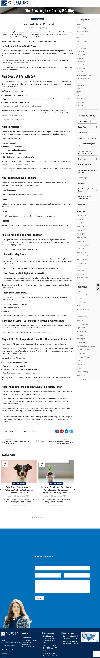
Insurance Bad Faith (84, 164)
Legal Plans (80, 58)
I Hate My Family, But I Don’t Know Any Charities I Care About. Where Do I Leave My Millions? (56, 490)
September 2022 (82, 263)
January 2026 (81, 241)
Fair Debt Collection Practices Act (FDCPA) (86, 152)
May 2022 (80, 270)
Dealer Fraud (80, 61)
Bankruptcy (80, 82)
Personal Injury (81, 48)
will (33, 431)
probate (23, 431)
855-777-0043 (9, 649)
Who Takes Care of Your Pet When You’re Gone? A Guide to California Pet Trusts (19, 490)
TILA (77, 44)
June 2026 (80, 223)
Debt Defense (81, 105)
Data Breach (80, 34)
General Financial (82, 41)
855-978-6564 (11, 645)
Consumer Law (81, 65)
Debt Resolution (81, 55)
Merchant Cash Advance (84, 75)
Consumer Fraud (81, 85)
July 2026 (80, 219)
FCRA (78, 95)
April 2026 (80, 230)
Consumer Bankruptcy (85, 121)
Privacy (4, 654)
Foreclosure (80, 51)
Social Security (81, 28)
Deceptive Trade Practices (87, 138)
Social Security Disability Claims (86, 190)
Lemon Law (80, 102)
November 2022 (82, 259)
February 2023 (81, 252)
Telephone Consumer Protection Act (85, 198)
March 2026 (81, 234)
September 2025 (82, 245)
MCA (77, 38)
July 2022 (80, 267)
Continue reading (19, 506)
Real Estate (80, 72)
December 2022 (82, 256)
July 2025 (80, 248)
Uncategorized (81, 68)
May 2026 (80, 227)
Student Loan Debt (82, 31)
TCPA (78, 88)
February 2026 (82, 238)
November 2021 (82, 278)
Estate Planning (37, 19)
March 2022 (80, 274)
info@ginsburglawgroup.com (10, 642)
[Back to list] (37, 441)
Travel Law (79, 24)
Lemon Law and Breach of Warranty (87, 171)
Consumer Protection (83, 78)
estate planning (9, 431)
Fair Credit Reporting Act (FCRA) (86, 145)
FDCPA (78, 92)
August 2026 (81, 216)
